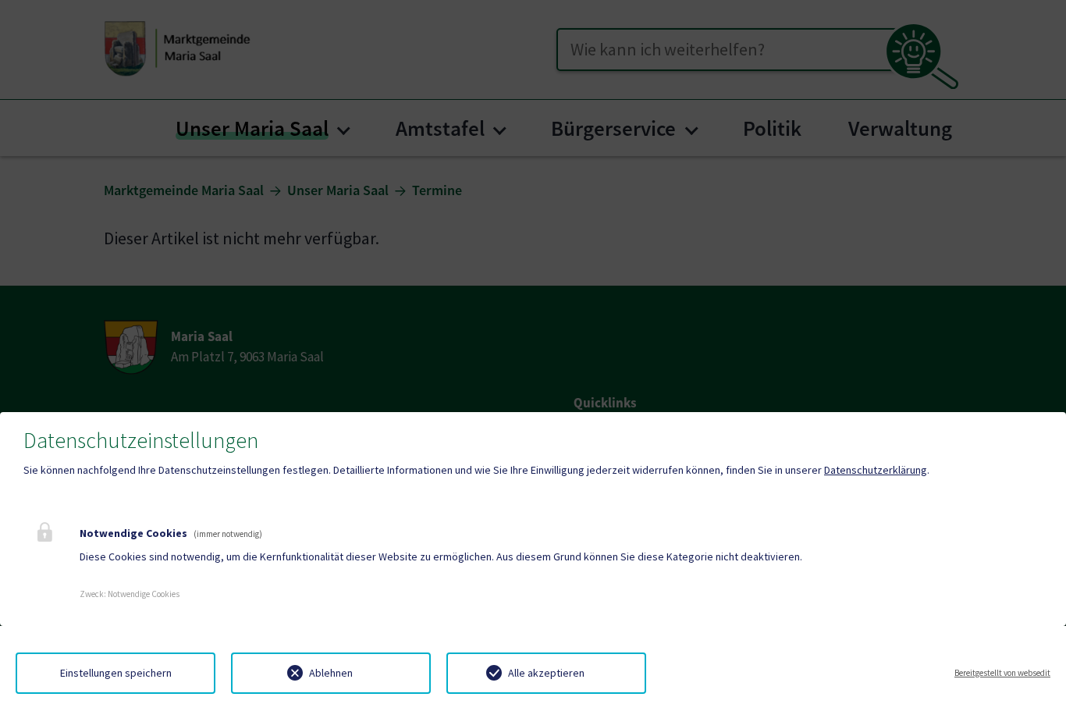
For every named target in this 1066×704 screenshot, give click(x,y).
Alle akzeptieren (546, 673)
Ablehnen (331, 673)
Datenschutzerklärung (875, 470)
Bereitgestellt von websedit (1002, 672)
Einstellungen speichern (116, 673)
